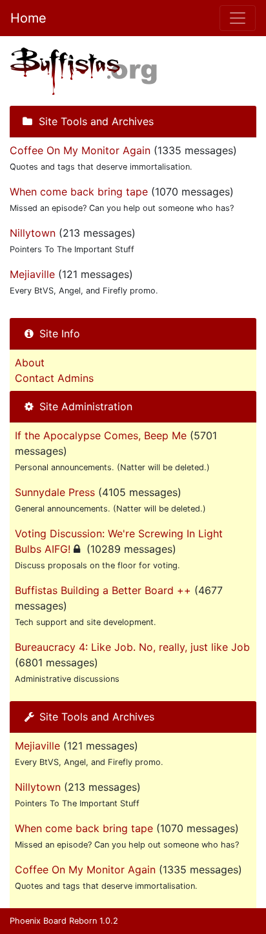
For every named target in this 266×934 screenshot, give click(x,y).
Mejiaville (32, 274)
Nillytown (33, 232)
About (30, 362)
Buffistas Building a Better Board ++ (103, 590)
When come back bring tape (79, 191)
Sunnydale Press (55, 492)
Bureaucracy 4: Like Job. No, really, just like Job (132, 647)
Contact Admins (54, 378)
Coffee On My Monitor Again (80, 150)
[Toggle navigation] (238, 18)
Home (28, 18)
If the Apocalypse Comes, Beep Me (101, 435)
